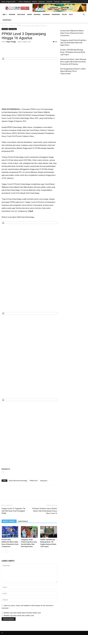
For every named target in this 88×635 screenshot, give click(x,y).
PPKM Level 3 (34, 480)
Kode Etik (49, 1)
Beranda (4, 26)
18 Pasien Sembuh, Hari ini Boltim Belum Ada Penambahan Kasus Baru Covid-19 (44, 510)
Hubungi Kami (66, 1)
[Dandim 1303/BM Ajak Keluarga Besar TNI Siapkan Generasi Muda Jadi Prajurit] (48, 532)
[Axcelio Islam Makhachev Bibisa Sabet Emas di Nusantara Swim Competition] (10, 532)
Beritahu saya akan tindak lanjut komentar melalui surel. (22, 613)
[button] (83, 14)
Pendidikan (56, 14)
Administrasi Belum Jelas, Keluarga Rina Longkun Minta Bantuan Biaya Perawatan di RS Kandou (73, 61)
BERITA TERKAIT (9, 521)
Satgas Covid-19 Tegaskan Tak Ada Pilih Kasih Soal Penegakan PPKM (13, 510)
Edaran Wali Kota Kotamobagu (18, 480)
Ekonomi (12, 14)
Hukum (29, 14)
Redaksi (34, 1)
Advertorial (7, 20)
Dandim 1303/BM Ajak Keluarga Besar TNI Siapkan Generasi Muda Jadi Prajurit (72, 52)
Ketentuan (42, 1)
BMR (4, 14)
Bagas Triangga (11, 42)
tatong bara (43, 480)
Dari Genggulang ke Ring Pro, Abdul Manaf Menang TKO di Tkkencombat (72, 71)
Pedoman (57, 1)
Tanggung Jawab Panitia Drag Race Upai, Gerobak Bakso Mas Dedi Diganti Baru (73, 42)
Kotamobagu (12, 29)
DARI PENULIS (23, 521)
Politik (64, 14)
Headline (12, 26)
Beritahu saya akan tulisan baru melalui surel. (19, 615)
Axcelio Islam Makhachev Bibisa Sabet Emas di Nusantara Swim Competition (72, 33)
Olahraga (46, 14)
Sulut (71, 14)
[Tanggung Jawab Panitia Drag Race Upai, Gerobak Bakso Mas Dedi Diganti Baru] (29, 532)
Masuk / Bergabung (24, 1)
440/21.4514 (16, 133)
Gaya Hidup (21, 14)
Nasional (37, 14)
